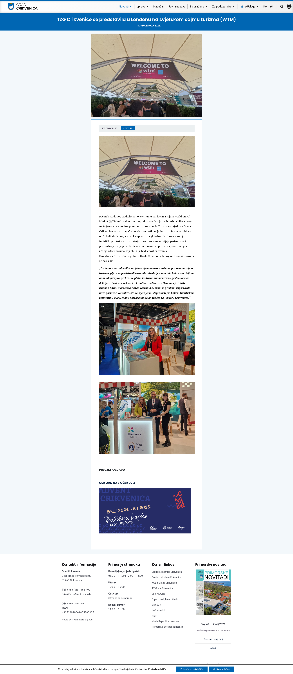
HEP (154, 615)
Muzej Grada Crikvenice (164, 582)
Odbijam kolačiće (221, 669)
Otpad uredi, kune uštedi (164, 599)
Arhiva (213, 648)
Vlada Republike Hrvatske (165, 621)
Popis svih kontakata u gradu (77, 619)
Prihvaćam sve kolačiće (192, 669)
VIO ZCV (156, 604)
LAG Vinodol (158, 610)
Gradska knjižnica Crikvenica (167, 571)
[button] (289, 6)
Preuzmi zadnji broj (213, 639)
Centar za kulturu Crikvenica (166, 577)
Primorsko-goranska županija (167, 626)
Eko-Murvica (158, 593)
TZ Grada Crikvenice (162, 588)
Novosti (128, 128)
